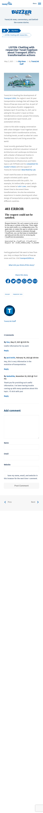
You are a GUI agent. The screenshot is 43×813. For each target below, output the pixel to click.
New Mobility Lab (29, 170)
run (8, 342)
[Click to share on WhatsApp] (24, 281)
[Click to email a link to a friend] (35, 281)
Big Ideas (15, 31)
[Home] (4, 30)
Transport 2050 (10, 98)
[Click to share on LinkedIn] (18, 281)
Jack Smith (11, 358)
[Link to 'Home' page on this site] (7, 4)
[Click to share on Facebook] (8, 281)
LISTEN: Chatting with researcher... (16, 35)
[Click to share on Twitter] (13, 281)
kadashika (11, 376)
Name (6, 443)
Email (6, 454)
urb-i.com (22, 186)
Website (7, 465)
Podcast (7, 294)
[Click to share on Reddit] (29, 281)
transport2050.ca (27, 258)
